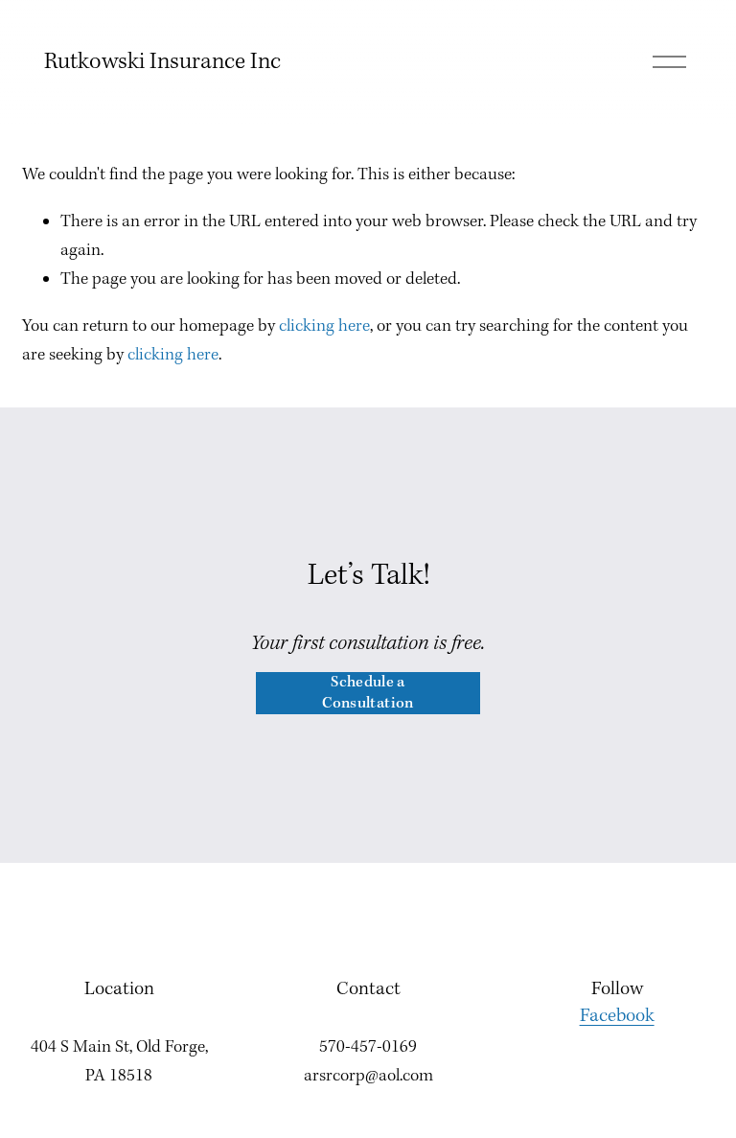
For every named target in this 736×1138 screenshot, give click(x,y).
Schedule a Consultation (367, 693)
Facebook (617, 1016)
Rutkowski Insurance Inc (162, 62)
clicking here (324, 326)
